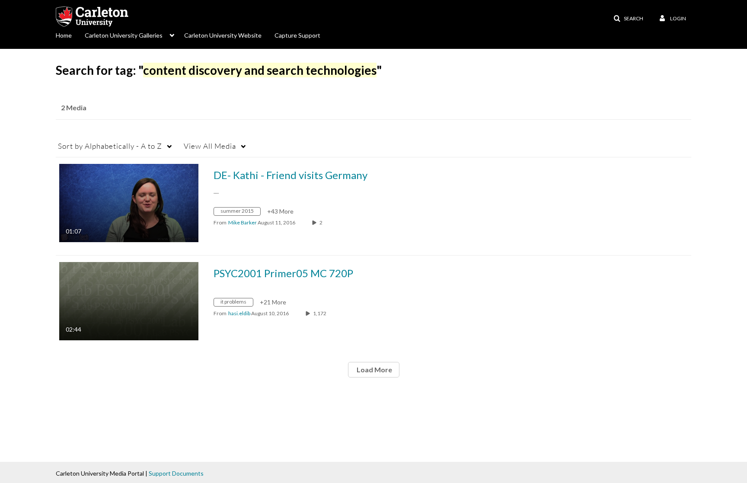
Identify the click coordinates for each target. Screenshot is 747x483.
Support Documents (176, 473)
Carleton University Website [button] (223, 35)
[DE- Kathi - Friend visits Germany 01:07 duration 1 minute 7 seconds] (128, 202)
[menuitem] (70, 34)
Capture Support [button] (297, 35)
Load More (373, 369)
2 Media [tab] (73, 107)
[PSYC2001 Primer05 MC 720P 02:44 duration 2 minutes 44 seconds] (128, 300)
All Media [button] (210, 145)
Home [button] (64, 35)
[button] (628, 18)
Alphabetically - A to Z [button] (110, 145)
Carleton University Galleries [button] (124, 35)
